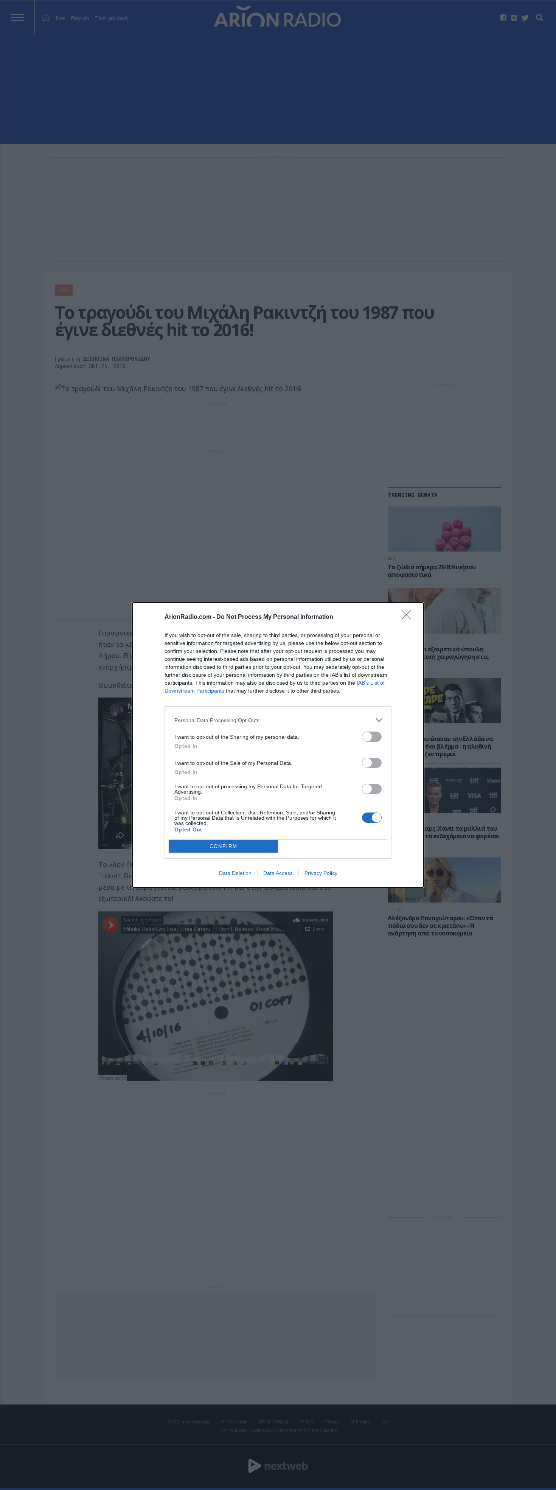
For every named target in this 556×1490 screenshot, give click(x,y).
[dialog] (278, 745)
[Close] (409, 617)
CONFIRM (224, 846)
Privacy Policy (320, 873)
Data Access (278, 873)
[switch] (372, 737)
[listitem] (278, 720)
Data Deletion (235, 873)
